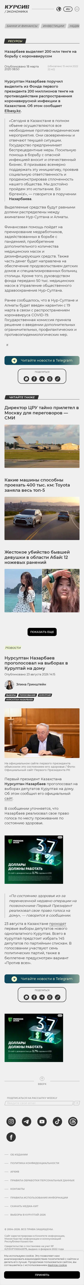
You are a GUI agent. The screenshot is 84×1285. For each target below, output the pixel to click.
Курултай (45, 695)
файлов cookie (57, 1265)
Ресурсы (15, 41)
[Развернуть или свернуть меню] (77, 9)
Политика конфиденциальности (34, 1163)
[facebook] (11, 1137)
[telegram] (26, 1121)
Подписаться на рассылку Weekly (32, 1098)
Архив (14, 1171)
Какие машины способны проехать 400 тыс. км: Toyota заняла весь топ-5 (37, 485)
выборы (11, 695)
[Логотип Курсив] (16, 7)
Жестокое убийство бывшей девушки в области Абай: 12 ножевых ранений (37, 557)
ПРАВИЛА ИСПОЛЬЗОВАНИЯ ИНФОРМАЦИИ (39, 1197)
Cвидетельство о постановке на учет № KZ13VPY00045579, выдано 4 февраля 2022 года (34, 1247)
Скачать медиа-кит (24, 1206)
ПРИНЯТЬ (42, 1275)
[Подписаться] (77, 1103)
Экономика (17, 11)
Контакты (17, 1189)
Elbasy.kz (12, 111)
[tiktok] (57, 1121)
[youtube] (42, 1121)
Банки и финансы (22, 26)
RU (68, 9)
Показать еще (42, 632)
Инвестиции (54, 26)
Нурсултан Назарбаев (19, 699)
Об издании (19, 1154)
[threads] (73, 1121)
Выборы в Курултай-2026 (28, 1214)
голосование (28, 695)
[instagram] (11, 1121)
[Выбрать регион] (58, 9)
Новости (13, 648)
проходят (57, 924)
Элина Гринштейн (31, 684)
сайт (8, 798)
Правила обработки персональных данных (42, 1180)
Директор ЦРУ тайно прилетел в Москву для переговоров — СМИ (41, 413)
